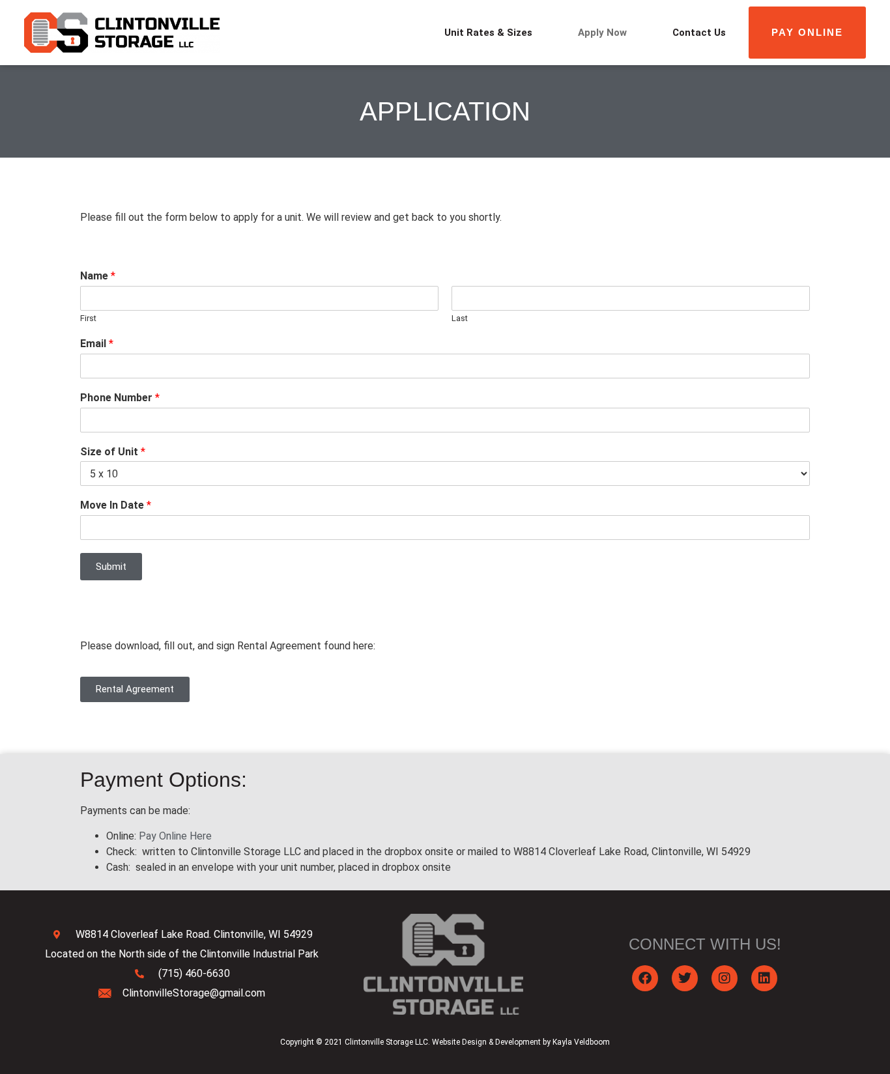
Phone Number (120, 397)
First (88, 318)
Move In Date (115, 505)
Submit (111, 566)
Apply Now (602, 32)
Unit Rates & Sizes (488, 32)
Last (460, 318)
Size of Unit (112, 451)
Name (97, 276)
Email (96, 343)
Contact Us (699, 32)
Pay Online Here (175, 836)
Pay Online (807, 32)
